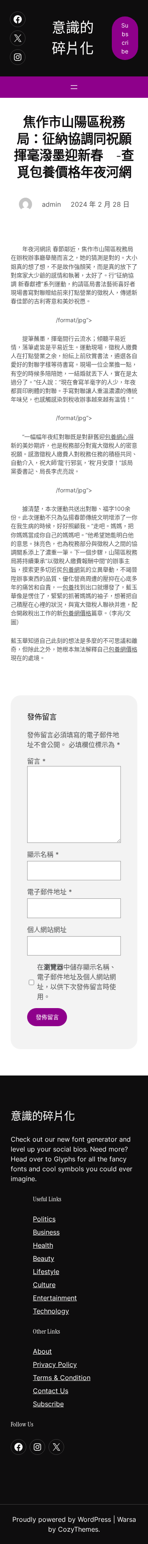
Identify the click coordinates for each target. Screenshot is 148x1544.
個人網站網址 (47, 929)
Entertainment (55, 1298)
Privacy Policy (55, 1364)
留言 (36, 761)
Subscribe (48, 1404)
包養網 (71, 569)
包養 (68, 587)
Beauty (43, 1258)
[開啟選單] (74, 87)
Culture (44, 1285)
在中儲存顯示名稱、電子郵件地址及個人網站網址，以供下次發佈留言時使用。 (76, 982)
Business (46, 1232)
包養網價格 (76, 612)
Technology (51, 1311)
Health (43, 1245)
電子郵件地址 (49, 892)
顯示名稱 (43, 854)
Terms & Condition (61, 1377)
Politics (44, 1219)
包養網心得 (119, 436)
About (42, 1351)
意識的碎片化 (43, 1116)
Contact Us (50, 1391)
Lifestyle (46, 1271)
